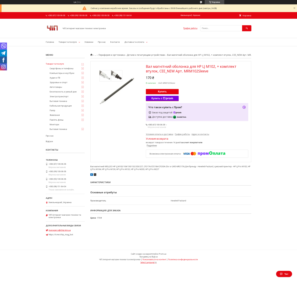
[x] (95, 175)
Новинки (89, 42)
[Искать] (246, 28)
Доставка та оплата (134, 42)
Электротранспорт (59, 96)
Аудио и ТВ (55, 77)
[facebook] (91, 175)
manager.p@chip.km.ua (60, 230)
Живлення (55, 115)
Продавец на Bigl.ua (149, 256)
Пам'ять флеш (56, 119)
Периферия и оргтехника (111, 55)
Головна (50, 42)
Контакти (115, 42)
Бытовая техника (58, 101)
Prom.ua (162, 254)
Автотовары (56, 87)
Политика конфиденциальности (183, 259)
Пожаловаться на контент (154, 259)
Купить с (156, 98)
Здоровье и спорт (58, 82)
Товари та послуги (68, 42)
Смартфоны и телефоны (61, 68)
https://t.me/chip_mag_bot (61, 234)
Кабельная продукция (61, 105)
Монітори (54, 124)
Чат (286, 274)
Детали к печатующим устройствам (146, 55)
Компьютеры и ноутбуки (62, 73)
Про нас (102, 42)
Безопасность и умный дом (63, 91)
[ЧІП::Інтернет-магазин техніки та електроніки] (52, 34)
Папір (52, 110)
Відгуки (49, 141)
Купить (162, 91)
